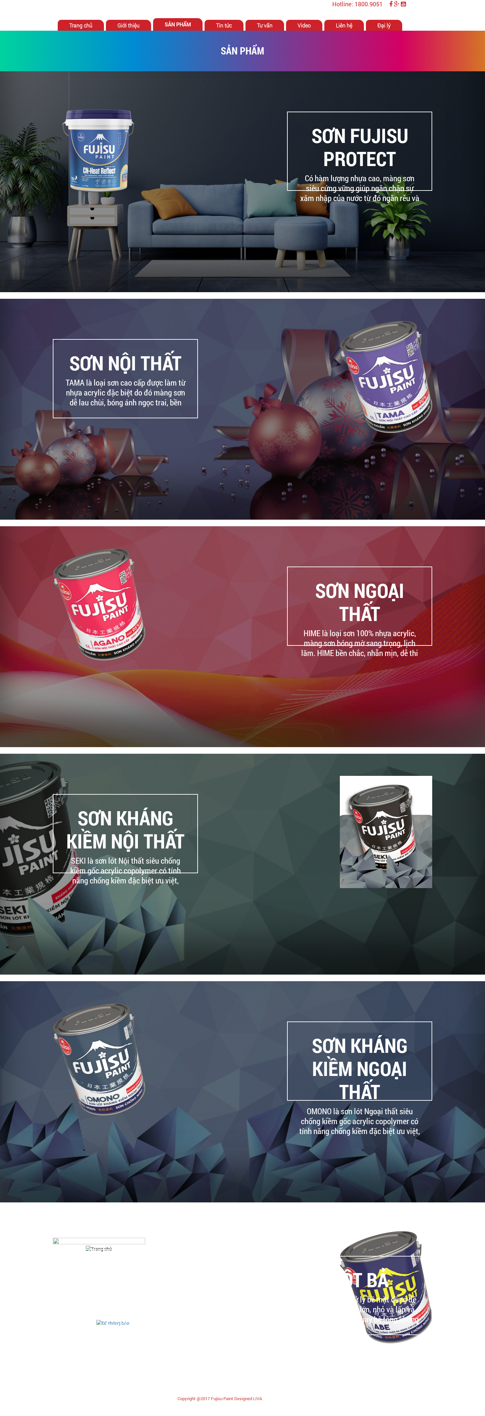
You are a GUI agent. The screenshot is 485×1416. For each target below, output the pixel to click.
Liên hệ (344, 25)
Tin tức (224, 25)
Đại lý (384, 25)
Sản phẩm (178, 24)
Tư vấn (265, 25)
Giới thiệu (128, 25)
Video (304, 25)
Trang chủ (80, 25)
